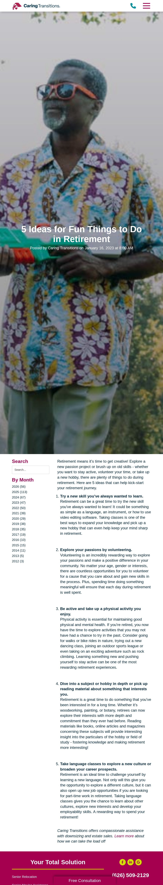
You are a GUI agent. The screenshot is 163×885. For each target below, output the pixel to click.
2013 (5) (18, 556)
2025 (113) (19, 492)
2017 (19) (19, 534)
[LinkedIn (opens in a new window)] (130, 862)
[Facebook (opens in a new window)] (122, 862)
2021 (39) (19, 513)
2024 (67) (19, 497)
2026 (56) (19, 486)
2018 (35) (19, 529)
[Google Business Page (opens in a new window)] (138, 862)
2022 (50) (19, 508)
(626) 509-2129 (130, 875)
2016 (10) (19, 540)
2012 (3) (18, 561)
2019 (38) (19, 524)
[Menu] (146, 6)
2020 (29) (19, 518)
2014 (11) (18, 550)
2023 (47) (19, 502)
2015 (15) (19, 545)
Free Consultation (85, 880)
